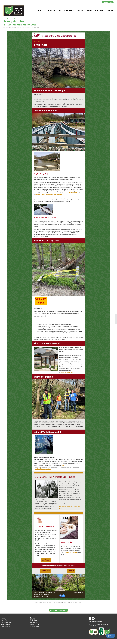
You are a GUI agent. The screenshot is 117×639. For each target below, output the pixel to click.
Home (4, 18)
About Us (4, 620)
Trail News (69, 11)
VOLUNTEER (46, 571)
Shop (89, 11)
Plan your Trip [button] (54, 11)
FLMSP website (72, 193)
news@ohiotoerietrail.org (97, 621)
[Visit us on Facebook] (90, 618)
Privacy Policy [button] (34, 626)
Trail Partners (5, 626)
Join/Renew (46, 560)
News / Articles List (11, 18)
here (62, 465)
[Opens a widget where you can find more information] (110, 636)
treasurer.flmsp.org (66, 372)
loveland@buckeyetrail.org (43, 469)
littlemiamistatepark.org (41, 594)
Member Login (107, 2)
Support (81, 11)
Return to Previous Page (58, 610)
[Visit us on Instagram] (93, 618)
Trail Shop (33, 620)
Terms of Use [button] (34, 624)
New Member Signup (103, 11)
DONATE (71, 571)
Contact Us (33, 622)
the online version (70, 552)
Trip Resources (6, 622)
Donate (32, 618)
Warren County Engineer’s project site (48, 194)
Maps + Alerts (5, 624)
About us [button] (40, 11)
